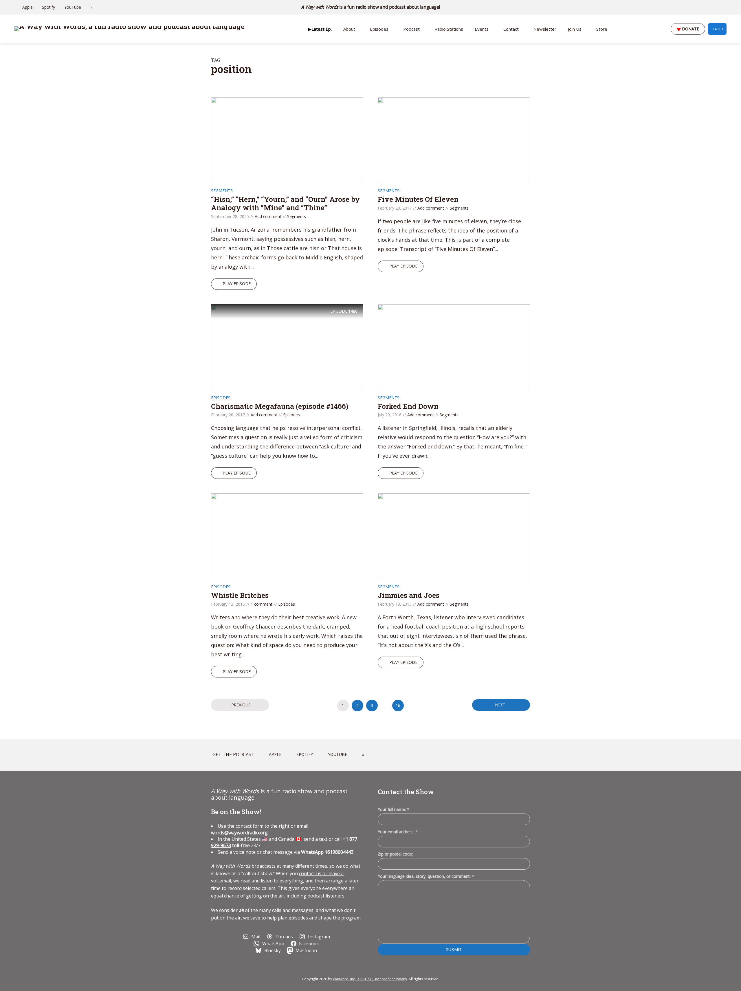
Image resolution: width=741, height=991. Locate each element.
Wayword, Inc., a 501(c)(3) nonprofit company (370, 979)
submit (454, 949)
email (259, 829)
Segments (222, 190)
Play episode (237, 283)
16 (398, 705)
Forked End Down (408, 406)
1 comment (261, 604)
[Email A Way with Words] (700, 7)
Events (482, 29)
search (717, 29)
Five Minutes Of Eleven (418, 199)
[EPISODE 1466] (287, 346)
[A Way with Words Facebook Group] (716, 7)
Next (500, 705)
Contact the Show (406, 791)
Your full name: (393, 809)
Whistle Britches (240, 595)
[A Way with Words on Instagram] (708, 7)
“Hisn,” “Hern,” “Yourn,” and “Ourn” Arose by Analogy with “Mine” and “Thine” (285, 203)
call (338, 839)
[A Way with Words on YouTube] (725, 7)
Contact (511, 29)
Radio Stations (448, 29)
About (349, 29)
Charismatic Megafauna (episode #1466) (279, 406)
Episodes (379, 29)
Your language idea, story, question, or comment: (426, 876)
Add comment (268, 216)
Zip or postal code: (395, 854)
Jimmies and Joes (408, 595)
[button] (320, 29)
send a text (315, 839)
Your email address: (398, 831)
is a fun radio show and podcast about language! (370, 7)
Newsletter (544, 29)
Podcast (411, 29)
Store (601, 29)
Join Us (575, 29)
